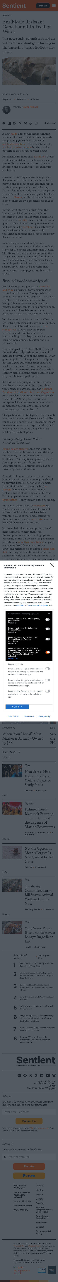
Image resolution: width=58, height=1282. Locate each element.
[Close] (52, 565)
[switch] (47, 619)
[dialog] (29, 641)
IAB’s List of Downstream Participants (32, 605)
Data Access (29, 716)
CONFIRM (17, 707)
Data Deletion (14, 716)
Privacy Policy (44, 716)
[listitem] (29, 613)
